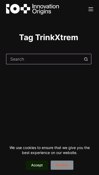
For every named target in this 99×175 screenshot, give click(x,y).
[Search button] (86, 59)
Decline (62, 165)
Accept (37, 165)
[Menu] (90, 9)
